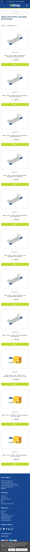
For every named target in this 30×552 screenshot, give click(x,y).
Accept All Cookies (21, 550)
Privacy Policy (12, 546)
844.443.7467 (4, 536)
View (15, 64)
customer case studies (7, 503)
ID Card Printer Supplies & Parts (9, 485)
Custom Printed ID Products (9, 484)
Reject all (11, 550)
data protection (5, 519)
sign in (3, 512)
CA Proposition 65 (6, 520)
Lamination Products (7, 487)
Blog (2, 502)
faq (2, 500)
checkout (3, 511)
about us (3, 496)
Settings (4, 550)
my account (4, 514)
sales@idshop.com (6, 533)
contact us (4, 497)
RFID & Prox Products (7, 480)
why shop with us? (6, 499)
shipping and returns (7, 515)
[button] (15, 12)
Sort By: (3, 25)
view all (3, 488)
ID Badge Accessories (7, 482)
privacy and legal (6, 517)
